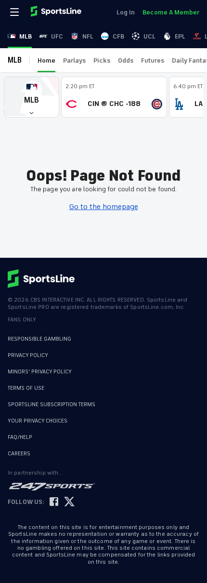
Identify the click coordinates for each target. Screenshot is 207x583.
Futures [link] (152, 60)
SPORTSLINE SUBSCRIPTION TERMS (51, 404)
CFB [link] (118, 36)
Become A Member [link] (170, 12)
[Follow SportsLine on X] (69, 497)
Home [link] (46, 60)
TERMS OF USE (26, 388)
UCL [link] (149, 36)
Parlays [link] (74, 60)
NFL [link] (87, 36)
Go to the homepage (103, 207)
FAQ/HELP (20, 432)
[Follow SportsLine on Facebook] (54, 497)
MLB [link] (25, 36)
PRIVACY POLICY (28, 355)
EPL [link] (180, 36)
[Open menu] (15, 12)
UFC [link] (57, 36)
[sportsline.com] (57, 12)
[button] (31, 97)
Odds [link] (125, 60)
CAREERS (19, 448)
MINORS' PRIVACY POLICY (40, 371)
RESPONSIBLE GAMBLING (39, 339)
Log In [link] (125, 12)
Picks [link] (101, 60)
